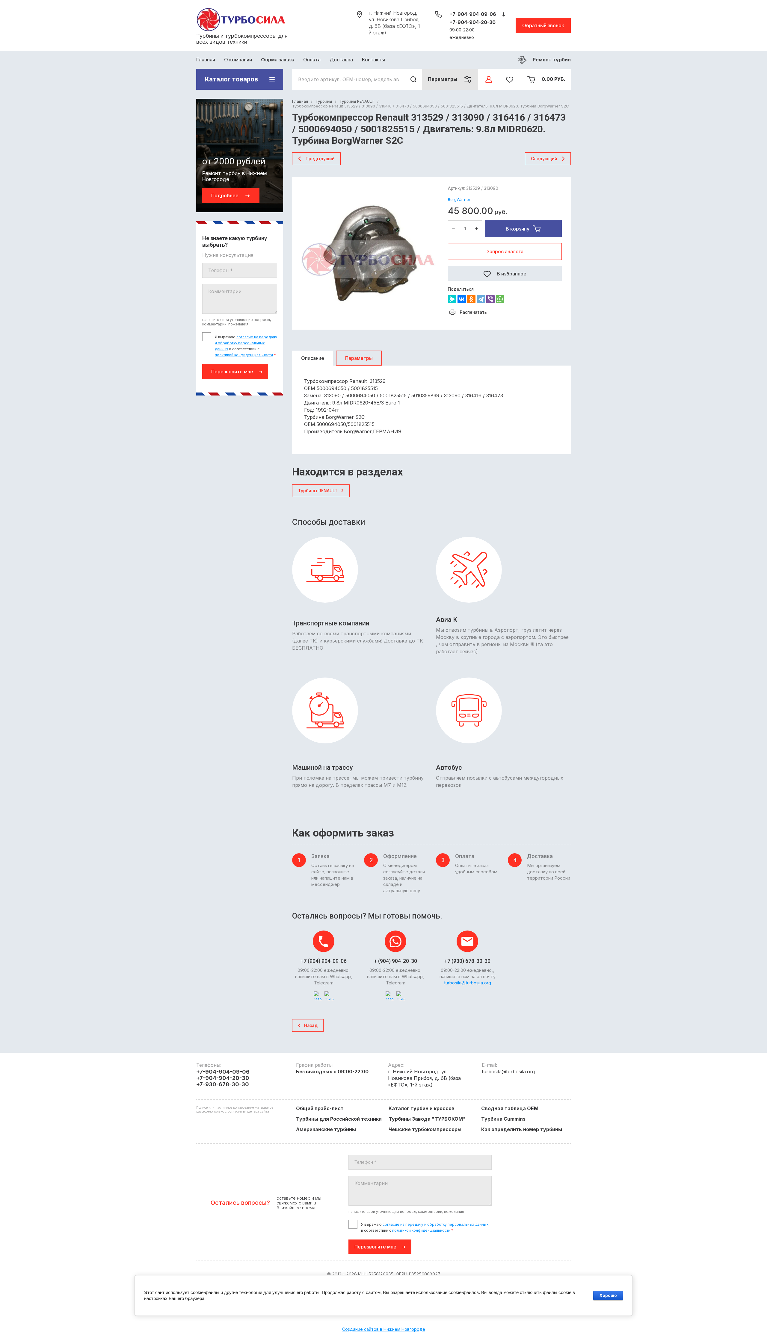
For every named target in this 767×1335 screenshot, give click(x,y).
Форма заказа (277, 60)
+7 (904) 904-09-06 (324, 961)
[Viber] (490, 299)
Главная (205, 60)
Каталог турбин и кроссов (422, 1108)
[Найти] (413, 79)
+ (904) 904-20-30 (395, 961)
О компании (238, 60)
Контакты (373, 60)
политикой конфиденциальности (244, 355)
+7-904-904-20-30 (472, 22)
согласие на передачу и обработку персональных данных (246, 343)
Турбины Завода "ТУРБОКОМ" (427, 1119)
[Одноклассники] (471, 299)
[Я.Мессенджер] (452, 299)
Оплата (312, 60)
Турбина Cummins (503, 1119)
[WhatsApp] (500, 299)
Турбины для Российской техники (339, 1119)
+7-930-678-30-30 (222, 1084)
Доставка (341, 60)
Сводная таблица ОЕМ (509, 1108)
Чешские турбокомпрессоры (425, 1129)
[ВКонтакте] (462, 299)
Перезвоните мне (232, 372)
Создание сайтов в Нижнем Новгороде (383, 1329)
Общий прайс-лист (320, 1108)
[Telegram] (481, 299)
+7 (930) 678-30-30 (467, 961)
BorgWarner (459, 199)
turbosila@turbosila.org (467, 983)
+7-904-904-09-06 (472, 14)
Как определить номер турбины (521, 1129)
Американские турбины (326, 1129)
